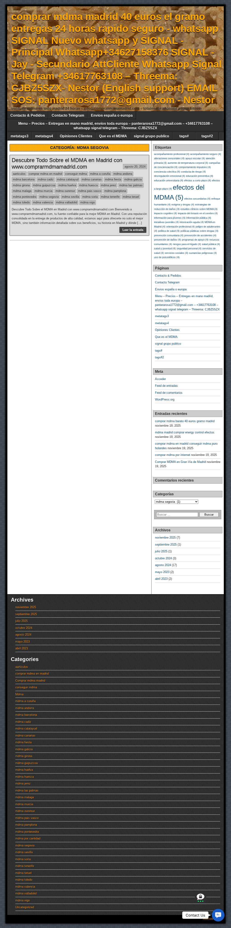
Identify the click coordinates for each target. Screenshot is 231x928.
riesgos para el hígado (187, 244)
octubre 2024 (163, 558)
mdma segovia (49, 196)
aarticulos (19, 173)
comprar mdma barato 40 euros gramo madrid (185, 421)
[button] (218, 915)
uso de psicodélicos (167, 257)
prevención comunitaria (168, 235)
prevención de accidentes (200, 235)
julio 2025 (161, 551)
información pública (198, 217)
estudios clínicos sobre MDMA (198, 209)
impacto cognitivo (165, 213)
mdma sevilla (70, 196)
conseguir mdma (76, 173)
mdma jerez (108, 185)
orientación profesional (180, 226)
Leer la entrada (132, 230)
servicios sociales (176, 253)
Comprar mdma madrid (30, 680)
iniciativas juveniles (166, 222)
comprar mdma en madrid (45, 173)
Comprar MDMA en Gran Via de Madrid (180, 462)
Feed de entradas (166, 385)
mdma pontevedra (24, 196)
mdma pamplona (115, 191)
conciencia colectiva (167, 171)
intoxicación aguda (192, 222)
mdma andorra (122, 173)
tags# (184, 136)
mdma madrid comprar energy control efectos (184, 432)
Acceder (160, 379)
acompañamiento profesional (171, 154)
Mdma (19, 694)
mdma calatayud (68, 179)
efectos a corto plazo (197, 180)
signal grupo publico (151, 136)
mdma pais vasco (89, 191)
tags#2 (207, 136)
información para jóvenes (169, 217)
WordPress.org (164, 399)
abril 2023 (161, 578)
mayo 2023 (162, 572)
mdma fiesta (113, 179)
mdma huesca (88, 185)
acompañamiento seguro (205, 154)
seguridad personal (189, 248)
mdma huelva (67, 185)
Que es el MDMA (113, 136)
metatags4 (44, 136)
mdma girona (21, 185)
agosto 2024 (163, 565)
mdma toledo (21, 202)
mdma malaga (22, 191)
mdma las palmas (131, 185)
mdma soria (90, 196)
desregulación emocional (169, 176)
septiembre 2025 (166, 544)
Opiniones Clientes (76, 136)
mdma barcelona (24, 179)
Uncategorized (24, 907)
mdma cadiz (46, 179)
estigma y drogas (182, 204)
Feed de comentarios (168, 392)
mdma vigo (87, 202)
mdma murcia (43, 191)
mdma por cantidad (27, 838)
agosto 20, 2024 (135, 166)
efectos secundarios (197, 198)
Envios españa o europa (112, 115)
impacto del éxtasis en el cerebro (198, 213)
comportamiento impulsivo (194, 167)
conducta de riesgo (193, 171)
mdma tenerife (110, 196)
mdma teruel (131, 196)
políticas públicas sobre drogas (199, 231)
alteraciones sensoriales (169, 158)
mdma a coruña (100, 173)
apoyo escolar (195, 158)
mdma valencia (43, 202)
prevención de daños (167, 239)
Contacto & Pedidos (27, 115)
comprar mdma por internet (172, 455)
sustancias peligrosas (203, 253)
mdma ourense (65, 191)
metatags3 (19, 136)
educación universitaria (168, 180)
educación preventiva (199, 176)
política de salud (169, 231)
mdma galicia (133, 179)
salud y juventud (165, 248)
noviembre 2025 (165, 537)
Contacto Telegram (68, 115)
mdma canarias (92, 179)
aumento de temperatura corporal (188, 162)
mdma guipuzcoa (44, 185)
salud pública (211, 244)
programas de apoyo (195, 239)
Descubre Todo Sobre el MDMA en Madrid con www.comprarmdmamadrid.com (67, 163)
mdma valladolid (66, 202)
